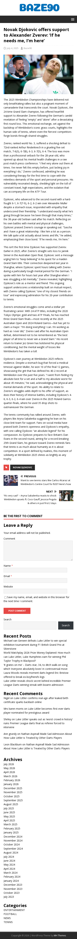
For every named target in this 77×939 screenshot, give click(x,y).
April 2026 (9, 772)
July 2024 (9, 856)
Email (7, 576)
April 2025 (9, 820)
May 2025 (9, 816)
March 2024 (10, 872)
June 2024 (9, 860)
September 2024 (13, 848)
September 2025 (13, 800)
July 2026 (9, 764)
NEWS (7, 918)
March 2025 (10, 824)
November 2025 (13, 792)
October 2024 (12, 844)
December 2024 (13, 836)
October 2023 (12, 892)
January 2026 (11, 784)
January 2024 (11, 880)
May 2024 (9, 864)
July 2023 (9, 896)
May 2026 (9, 768)
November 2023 (13, 889)
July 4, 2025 (12, 48)
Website (8, 586)
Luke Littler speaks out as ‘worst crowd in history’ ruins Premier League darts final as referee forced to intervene (38, 723)
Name (7, 565)
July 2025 (9, 808)
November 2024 (13, 840)
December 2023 (13, 884)
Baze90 (28, 48)
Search (7, 619)
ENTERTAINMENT (14, 910)
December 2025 (13, 788)
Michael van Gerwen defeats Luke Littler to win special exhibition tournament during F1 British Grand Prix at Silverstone (35, 644)
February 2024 (12, 876)
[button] (72, 19)
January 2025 (11, 832)
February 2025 (12, 828)
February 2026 (12, 780)
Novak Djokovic (22, 467)
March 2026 (10, 776)
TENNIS (8, 922)
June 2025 (9, 812)
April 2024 (9, 868)
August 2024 (11, 852)
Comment (9, 538)
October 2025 (12, 796)
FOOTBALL (10, 914)
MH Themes (60, 935)
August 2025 (11, 804)
